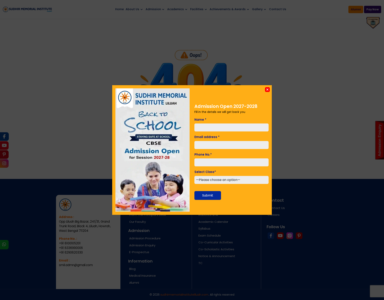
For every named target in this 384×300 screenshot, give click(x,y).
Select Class (205, 172)
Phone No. (203, 154)
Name (200, 119)
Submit (207, 195)
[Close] (267, 89)
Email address (207, 137)
